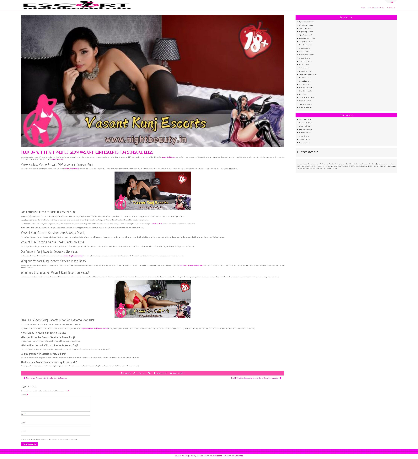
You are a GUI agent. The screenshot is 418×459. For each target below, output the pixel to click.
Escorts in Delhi (157, 224)
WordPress (239, 455)
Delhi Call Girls (304, 143)
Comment (24, 395)
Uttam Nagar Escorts (306, 25)
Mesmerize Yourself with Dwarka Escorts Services (46, 378)
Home (363, 7)
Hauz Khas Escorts (305, 78)
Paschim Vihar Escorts (306, 55)
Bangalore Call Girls (306, 123)
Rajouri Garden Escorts (306, 22)
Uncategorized (162, 373)
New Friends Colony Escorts (308, 74)
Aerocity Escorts (304, 58)
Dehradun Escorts (304, 133)
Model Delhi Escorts (305, 119)
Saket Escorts (303, 94)
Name (23, 414)
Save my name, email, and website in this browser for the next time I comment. (50, 439)
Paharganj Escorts (305, 51)
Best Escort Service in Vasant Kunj (191, 265)
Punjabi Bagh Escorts (306, 32)
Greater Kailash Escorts (307, 38)
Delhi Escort (376, 164)
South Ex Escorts (304, 48)
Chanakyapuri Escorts (306, 42)
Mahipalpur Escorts (305, 101)
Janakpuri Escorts (304, 81)
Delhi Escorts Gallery (376, 7)
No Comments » (179, 373)
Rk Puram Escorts (304, 84)
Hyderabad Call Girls (305, 129)
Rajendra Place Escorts (306, 88)
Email (23, 423)
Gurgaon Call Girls (305, 126)
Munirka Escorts (304, 68)
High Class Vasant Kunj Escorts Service (95, 328)
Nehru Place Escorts (305, 71)
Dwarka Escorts (304, 65)
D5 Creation (217, 455)
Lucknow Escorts (304, 139)
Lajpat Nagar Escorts (306, 35)
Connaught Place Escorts (307, 97)
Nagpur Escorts (304, 136)
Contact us (391, 7)
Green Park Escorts (305, 45)
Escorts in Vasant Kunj (71, 169)
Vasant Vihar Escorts (306, 28)
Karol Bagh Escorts (305, 91)
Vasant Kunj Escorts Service (73, 256)
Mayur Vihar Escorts (305, 104)
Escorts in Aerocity (56, 159)
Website (23, 431)
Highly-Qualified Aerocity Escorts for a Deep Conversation (255, 378)
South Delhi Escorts (305, 107)
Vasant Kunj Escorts (168, 157)
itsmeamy (127, 373)
